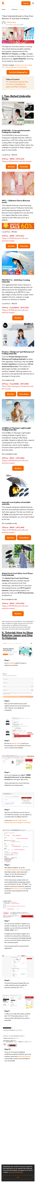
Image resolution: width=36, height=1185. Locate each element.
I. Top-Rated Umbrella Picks (18, 82)
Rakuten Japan (16, 743)
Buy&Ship (11, 663)
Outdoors (15, 9)
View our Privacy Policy (16, 1172)
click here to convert (17, 888)
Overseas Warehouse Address (15, 870)
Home (3, 9)
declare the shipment (24, 1056)
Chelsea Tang (11, 22)
